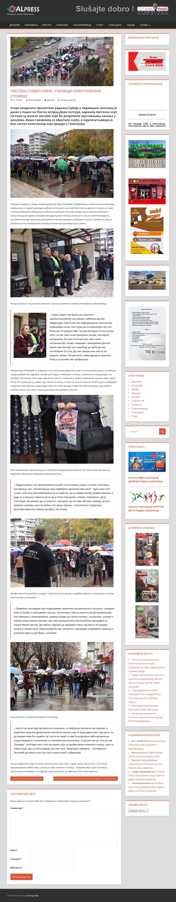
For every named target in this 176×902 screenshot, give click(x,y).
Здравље (136, 393)
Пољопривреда (82, 25)
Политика (62, 25)
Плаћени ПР (138, 400)
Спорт (99, 25)
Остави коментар (68, 100)
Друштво (15, 25)
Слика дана (115, 25)
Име (13, 850)
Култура (47, 25)
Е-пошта (15, 859)
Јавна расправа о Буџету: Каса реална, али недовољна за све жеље (85, 779)
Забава (131, 25)
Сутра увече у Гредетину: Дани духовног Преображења (146, 745)
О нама (144, 25)
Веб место (16, 867)
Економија (31, 25)
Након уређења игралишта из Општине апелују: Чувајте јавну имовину (145, 764)
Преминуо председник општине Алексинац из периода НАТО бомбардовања (145, 717)
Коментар (16, 808)
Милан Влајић (34, 100)
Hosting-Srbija (32, 895)
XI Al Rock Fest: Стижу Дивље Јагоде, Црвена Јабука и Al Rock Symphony (146, 775)
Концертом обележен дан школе (27, 779)
